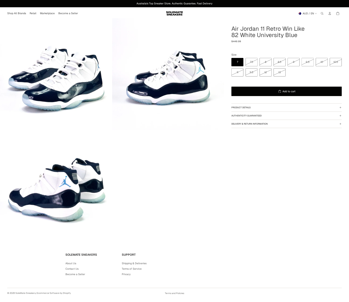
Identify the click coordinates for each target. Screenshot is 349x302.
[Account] (330, 13)
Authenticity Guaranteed (246, 115)
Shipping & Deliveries (134, 263)
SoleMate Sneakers (25, 293)
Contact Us (72, 268)
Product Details (241, 107)
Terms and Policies (174, 293)
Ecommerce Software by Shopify (54, 293)
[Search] (322, 13)
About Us (70, 263)
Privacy (126, 274)
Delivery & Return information (249, 123)
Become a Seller (75, 274)
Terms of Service (132, 268)
